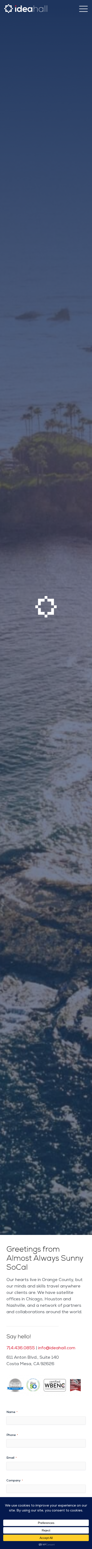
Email (11, 1458)
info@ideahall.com (56, 1348)
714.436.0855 (20, 1348)
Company (14, 1480)
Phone (12, 1435)
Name (12, 1412)
